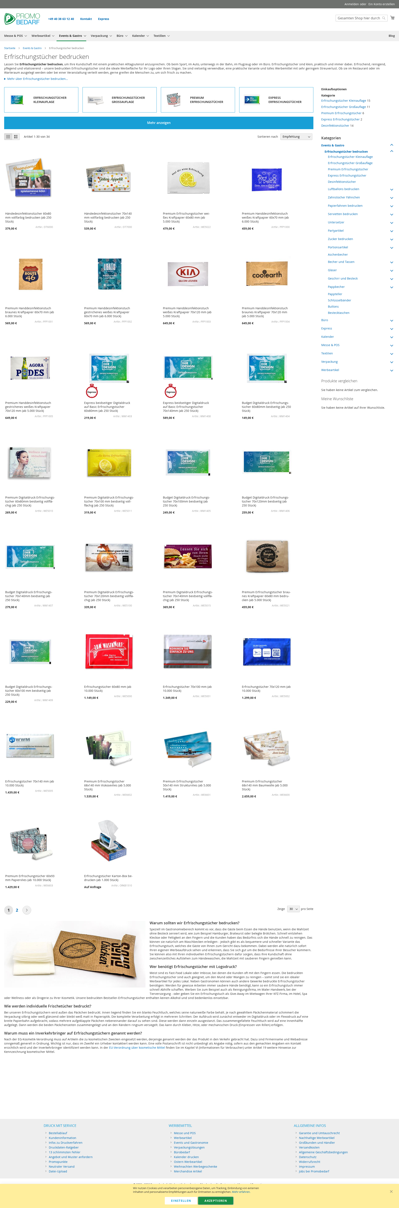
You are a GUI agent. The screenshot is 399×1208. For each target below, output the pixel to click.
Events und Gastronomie (191, 1143)
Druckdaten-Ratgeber (64, 1147)
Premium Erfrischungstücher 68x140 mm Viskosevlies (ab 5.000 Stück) (107, 785)
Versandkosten (309, 1147)
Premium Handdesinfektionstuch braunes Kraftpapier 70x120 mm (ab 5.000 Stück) (265, 312)
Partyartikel (336, 231)
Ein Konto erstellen (381, 4)
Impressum (307, 1166)
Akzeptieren (215, 1201)
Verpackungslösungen (189, 1147)
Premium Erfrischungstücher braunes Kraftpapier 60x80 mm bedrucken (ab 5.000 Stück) (266, 596)
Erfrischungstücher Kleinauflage (343, 101)
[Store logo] (22, 19)
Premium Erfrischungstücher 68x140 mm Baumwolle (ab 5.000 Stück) (265, 785)
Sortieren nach (267, 137)
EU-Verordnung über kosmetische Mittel (137, 1048)
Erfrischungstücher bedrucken (346, 151)
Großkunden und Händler (317, 1143)
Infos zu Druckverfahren (66, 1143)
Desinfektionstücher (335, 125)
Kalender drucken (186, 1157)
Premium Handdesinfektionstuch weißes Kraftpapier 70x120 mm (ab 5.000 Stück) (187, 312)
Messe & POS (330, 345)
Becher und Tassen (341, 262)
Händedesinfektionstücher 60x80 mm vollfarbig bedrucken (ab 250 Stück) (28, 217)
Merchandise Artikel (188, 1171)
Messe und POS (185, 1133)
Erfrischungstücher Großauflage (343, 107)
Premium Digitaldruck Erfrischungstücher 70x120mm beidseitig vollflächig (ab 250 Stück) (109, 596)
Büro (324, 320)
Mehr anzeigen (159, 122)
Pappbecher (336, 287)
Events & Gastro (32, 48)
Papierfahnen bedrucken (345, 206)
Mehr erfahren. (241, 1192)
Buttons (333, 306)
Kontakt (86, 19)
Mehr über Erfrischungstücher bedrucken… (37, 79)
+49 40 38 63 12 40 (61, 19)
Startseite (9, 48)
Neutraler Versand (62, 1166)
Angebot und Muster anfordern (71, 1157)
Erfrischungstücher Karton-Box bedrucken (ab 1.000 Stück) (108, 878)
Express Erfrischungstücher (340, 119)
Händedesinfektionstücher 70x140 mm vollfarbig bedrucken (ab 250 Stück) (108, 217)
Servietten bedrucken (343, 214)
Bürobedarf (182, 1152)
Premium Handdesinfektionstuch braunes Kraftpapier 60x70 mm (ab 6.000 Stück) (29, 312)
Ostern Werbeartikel (188, 1162)
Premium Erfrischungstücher (341, 113)
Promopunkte (58, 1162)
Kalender (327, 337)
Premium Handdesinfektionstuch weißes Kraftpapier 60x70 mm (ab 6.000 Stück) (265, 217)
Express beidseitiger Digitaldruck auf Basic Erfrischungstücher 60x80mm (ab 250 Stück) (107, 407)
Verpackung (329, 362)
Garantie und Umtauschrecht (319, 1133)
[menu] (199, 36)
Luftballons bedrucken (343, 189)
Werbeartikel (330, 370)
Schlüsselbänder (339, 300)
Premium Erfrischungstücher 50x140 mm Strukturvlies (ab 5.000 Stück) (187, 785)
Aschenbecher (338, 254)
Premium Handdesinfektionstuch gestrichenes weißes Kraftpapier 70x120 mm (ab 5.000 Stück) (28, 407)
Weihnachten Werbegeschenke (195, 1166)
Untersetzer (336, 222)
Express (103, 19)
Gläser (332, 270)
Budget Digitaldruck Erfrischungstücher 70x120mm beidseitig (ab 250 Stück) (265, 501)
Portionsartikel (338, 247)
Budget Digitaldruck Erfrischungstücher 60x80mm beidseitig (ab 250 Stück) (266, 407)
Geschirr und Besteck (343, 278)
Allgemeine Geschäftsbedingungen (323, 1152)
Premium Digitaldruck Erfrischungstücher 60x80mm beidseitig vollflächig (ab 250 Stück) (30, 501)
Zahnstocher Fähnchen (344, 197)
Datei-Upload (58, 1171)
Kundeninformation (62, 1138)
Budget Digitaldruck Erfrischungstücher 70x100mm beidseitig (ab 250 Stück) (186, 501)
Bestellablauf (58, 1133)
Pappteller (335, 294)
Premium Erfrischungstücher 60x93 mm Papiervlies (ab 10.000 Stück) (29, 878)
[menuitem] (14, 36)
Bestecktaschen (339, 313)
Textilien (327, 353)
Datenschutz (307, 1157)
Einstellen (181, 1201)
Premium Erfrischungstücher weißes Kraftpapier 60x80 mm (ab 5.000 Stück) (186, 217)
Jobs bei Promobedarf (314, 1171)
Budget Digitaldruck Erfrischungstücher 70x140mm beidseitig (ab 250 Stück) (28, 596)
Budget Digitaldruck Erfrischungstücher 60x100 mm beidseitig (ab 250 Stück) (28, 691)
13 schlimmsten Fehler (64, 1152)
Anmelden (352, 4)
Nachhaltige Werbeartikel (317, 1138)
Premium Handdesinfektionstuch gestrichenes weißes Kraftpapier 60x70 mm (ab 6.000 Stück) (107, 312)
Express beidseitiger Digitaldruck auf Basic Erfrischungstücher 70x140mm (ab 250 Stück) (186, 407)
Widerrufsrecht (309, 1162)
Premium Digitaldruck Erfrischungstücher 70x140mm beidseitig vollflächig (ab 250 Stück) (188, 596)
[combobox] (362, 18)
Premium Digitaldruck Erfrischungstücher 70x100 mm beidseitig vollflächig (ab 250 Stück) (109, 501)
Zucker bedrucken (340, 239)
